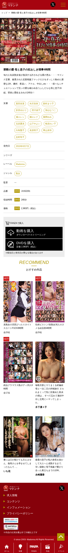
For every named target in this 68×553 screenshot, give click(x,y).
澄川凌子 (36, 110)
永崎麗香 (40, 474)
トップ (4, 13)
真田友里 (20, 103)
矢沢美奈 (34, 103)
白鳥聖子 (20, 130)
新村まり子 (48, 103)
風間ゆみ (47, 117)
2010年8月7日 (22, 146)
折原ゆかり (21, 110)
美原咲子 (34, 130)
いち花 (6, 471)
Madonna (20, 164)
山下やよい (35, 123)
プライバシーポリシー (20, 513)
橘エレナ (34, 117)
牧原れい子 (50, 123)
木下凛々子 (41, 407)
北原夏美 (20, 123)
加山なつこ (50, 110)
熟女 (18, 173)
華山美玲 (47, 130)
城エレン (20, 117)
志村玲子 (20, 137)
